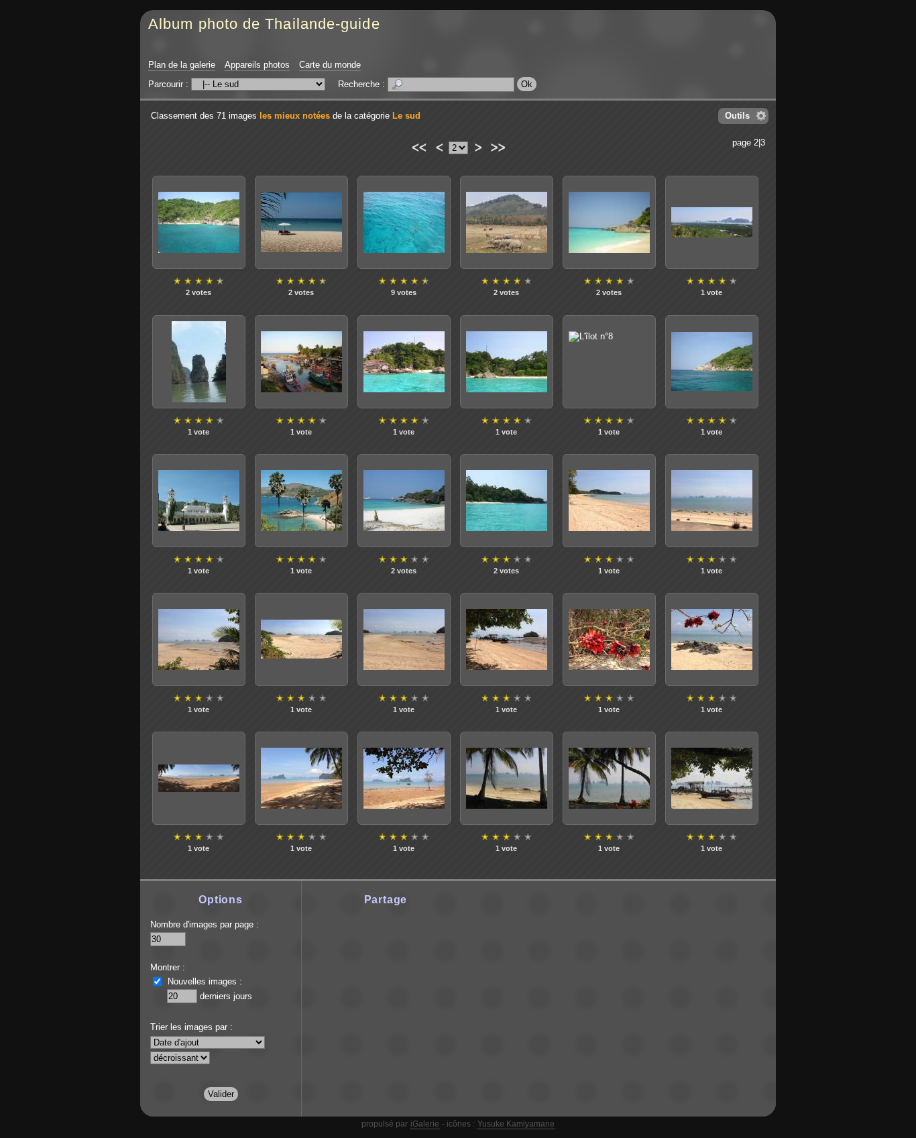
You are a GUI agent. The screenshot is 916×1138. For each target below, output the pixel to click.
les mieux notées (295, 116)
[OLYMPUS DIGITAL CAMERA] (507, 778)
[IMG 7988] (507, 639)
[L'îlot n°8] (404, 501)
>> (497, 145)
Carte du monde (330, 65)
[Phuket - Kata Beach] (301, 222)
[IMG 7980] (712, 501)
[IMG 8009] (404, 778)
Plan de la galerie (181, 65)
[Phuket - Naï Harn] (301, 501)
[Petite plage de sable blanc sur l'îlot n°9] (199, 222)
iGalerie (424, 1124)
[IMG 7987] (404, 639)
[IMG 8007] (301, 778)
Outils (737, 116)
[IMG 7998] (712, 639)
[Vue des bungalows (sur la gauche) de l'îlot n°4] (507, 362)
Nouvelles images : (205, 981)
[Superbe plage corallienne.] (609, 222)
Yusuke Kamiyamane (516, 1124)
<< (418, 145)
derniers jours (226, 996)
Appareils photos (257, 65)
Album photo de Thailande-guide (264, 23)
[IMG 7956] (609, 501)
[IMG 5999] (712, 222)
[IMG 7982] (199, 639)
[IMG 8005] (199, 778)
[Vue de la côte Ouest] (507, 222)
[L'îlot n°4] (404, 362)
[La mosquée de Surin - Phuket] (199, 501)
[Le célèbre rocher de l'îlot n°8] (609, 362)
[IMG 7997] (609, 639)
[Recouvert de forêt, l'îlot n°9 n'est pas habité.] (712, 362)
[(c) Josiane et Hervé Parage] (199, 362)
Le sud (406, 116)
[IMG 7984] (301, 639)
